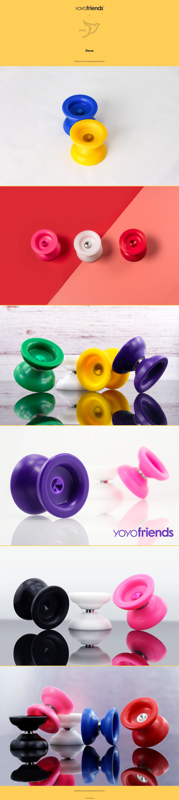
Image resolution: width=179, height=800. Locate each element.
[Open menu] (89, 15)
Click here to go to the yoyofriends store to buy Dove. (89, 61)
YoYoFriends (91, 798)
